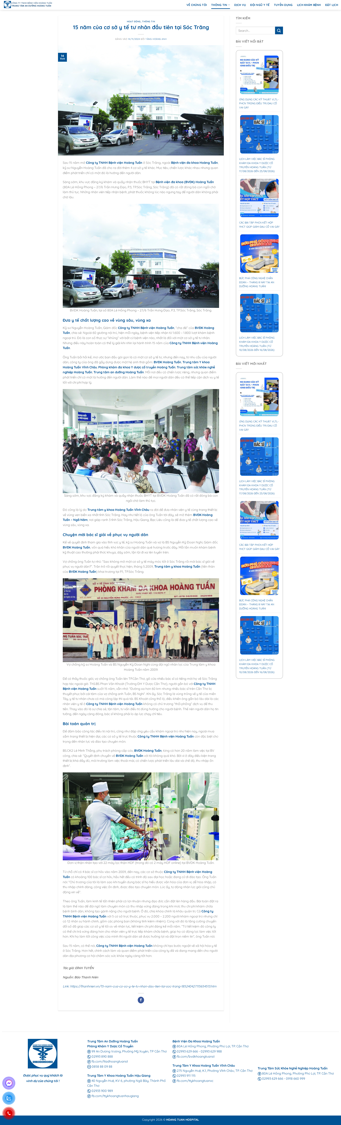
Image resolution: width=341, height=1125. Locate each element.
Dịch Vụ (240, 5)
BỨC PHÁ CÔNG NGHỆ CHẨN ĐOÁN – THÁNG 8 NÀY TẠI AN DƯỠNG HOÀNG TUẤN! (256, 282)
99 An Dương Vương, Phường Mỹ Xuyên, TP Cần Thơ (129, 1051)
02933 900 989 (102, 1091)
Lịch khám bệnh (309, 5)
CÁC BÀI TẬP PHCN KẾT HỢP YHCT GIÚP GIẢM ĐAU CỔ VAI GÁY (259, 224)
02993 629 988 (211, 1051)
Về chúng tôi (196, 5)
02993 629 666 (187, 1051)
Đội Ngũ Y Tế (259, 5)
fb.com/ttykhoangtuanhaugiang (115, 1096)
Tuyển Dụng (283, 5)
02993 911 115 (186, 1076)
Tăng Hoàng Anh (156, 39)
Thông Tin (219, 5)
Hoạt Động (134, 21)
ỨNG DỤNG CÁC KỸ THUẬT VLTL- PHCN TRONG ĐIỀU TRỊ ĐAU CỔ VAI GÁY (259, 103)
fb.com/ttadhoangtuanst (109, 1061)
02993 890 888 (102, 1056)
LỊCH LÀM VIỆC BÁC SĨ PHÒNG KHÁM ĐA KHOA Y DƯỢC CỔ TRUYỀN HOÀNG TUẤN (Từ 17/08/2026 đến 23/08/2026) (257, 165)
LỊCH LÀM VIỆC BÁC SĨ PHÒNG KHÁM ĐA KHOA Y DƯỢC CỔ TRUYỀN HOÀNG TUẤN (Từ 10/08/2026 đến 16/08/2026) (256, 343)
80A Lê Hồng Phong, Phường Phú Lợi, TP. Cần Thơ (212, 1046)
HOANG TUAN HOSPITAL (182, 1119)
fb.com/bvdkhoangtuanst (195, 1056)
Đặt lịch (331, 5)
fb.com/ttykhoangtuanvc (194, 1081)
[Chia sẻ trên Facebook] (141, 1000)
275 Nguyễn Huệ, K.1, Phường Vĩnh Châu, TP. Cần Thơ (214, 1071)
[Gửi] (279, 30)
